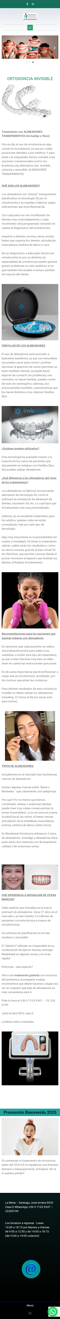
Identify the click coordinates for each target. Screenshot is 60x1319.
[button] (30, 27)
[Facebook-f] (27, 4)
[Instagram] (32, 4)
